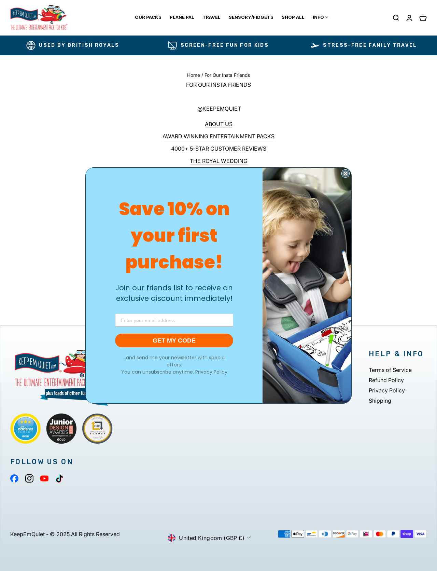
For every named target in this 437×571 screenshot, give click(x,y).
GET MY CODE (174, 340)
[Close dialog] (345, 173)
